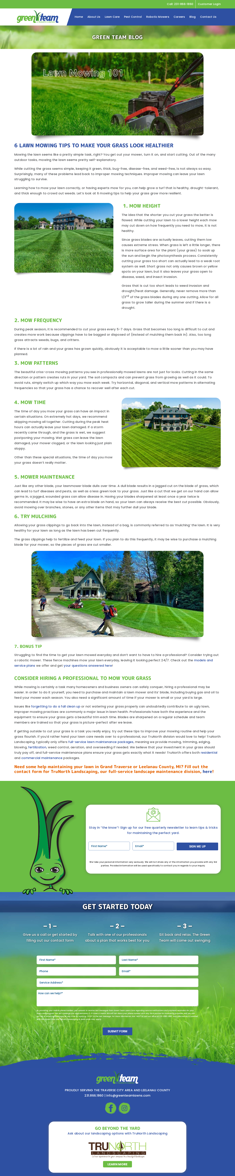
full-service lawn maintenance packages (100, 742)
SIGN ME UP (197, 846)
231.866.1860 (93, 1095)
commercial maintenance (41, 758)
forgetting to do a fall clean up (55, 706)
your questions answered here (88, 665)
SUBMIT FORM (117, 1031)
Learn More (118, 1164)
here (207, 771)
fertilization (37, 747)
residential (209, 752)
